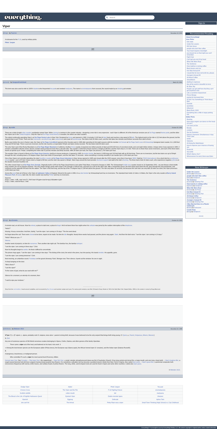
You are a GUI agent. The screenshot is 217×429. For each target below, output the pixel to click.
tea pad (53, 89)
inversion (36, 139)
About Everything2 (192, 37)
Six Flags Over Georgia (32, 165)
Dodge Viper (25, 387)
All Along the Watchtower (195, 143)
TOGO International (149, 158)
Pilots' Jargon (10, 42)
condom (189, 130)
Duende (189, 103)
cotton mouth (70, 393)
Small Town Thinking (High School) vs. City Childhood (160, 402)
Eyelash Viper (70, 396)
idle (65, 234)
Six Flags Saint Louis (136, 142)
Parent (132, 335)
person (6, 82)
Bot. (177, 360)
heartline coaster (45, 158)
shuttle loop (127, 165)
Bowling (189, 119)
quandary (190, 106)
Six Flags (152, 133)
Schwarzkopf (149, 142)
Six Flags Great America (51, 134)
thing (5, 33)
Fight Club (190, 57)
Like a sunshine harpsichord (196, 93)
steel (105, 137)
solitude (92, 225)
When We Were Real (194, 61)
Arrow (70, 137)
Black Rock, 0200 (193, 110)
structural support (102, 160)
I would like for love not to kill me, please (200, 73)
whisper (79, 243)
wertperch (196, 178)
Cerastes (24, 360)
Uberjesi (160, 396)
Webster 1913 (19, 329)
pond (14, 173)
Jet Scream (123, 142)
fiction (189, 174)
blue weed (136, 362)
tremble (101, 252)
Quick (125, 335)
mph (132, 137)
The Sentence (191, 64)
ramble (25, 249)
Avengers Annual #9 (194, 75)
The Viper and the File (70, 390)
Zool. (8, 338)
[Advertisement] (108, 6)
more (201, 216)
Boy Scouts (50, 289)
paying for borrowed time (195, 97)
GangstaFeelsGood (19, 82)
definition (7, 329)
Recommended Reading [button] (201, 34)
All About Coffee (192, 77)
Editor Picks (190, 117)
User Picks (190, 39)
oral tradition (17, 289)
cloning (55, 133)
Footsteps (32, 259)
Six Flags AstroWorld (49, 142)
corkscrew (58, 139)
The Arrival (70, 402)
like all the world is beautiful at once (199, 84)
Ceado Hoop (191, 210)
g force (174, 160)
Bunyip (189, 128)
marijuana (68, 89)
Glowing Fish (199, 182)
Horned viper (9, 360)
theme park (165, 133)
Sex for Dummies (192, 132)
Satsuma (190, 141)
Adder (70, 387)
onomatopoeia (87, 89)
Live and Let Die (192, 125)
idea (188, 178)
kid (115, 393)
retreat (33, 225)
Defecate (115, 399)
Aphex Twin (160, 399)
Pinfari (51, 175)
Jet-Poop (198, 190)
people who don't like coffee (196, 48)
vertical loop (47, 139)
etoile (13, 127)
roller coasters (27, 133)
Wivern (145, 335)
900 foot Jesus (192, 46)
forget (59, 225)
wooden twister (88, 153)
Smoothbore (191, 80)
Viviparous (138, 335)
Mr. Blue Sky (191, 86)
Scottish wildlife (25, 393)
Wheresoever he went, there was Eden (200, 156)
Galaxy (19, 175)
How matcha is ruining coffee (196, 66)
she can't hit (25, 402)
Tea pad (160, 387)
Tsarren (14, 33)
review (189, 182)
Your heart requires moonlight (197, 51)
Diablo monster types (115, 396)
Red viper (33, 360)
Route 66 (190, 149)
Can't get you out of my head (196, 59)
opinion (189, 186)
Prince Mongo (191, 95)
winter (189, 139)
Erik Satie (190, 42)
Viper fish (57, 360)
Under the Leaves (193, 44)
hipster (36, 89)
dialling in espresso (193, 82)
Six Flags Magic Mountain (47, 147)
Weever (151, 335)
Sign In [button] (201, 23)
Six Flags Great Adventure (62, 158)
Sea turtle (190, 152)
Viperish (25, 399)
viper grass (137, 364)
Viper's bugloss (170, 360)
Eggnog (70, 399)
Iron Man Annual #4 (193, 71)
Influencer (190, 108)
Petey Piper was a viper (115, 402)
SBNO (134, 158)
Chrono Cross (25, 390)
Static (116, 234)
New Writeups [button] (201, 167)
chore (32, 234)
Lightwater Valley (43, 173)
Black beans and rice (194, 68)
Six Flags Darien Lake (42, 137)
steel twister (84, 173)
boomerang (76, 139)
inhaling (120, 89)
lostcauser (197, 174)
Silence (7, 240)
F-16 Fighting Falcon (115, 390)
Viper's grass (146, 362)
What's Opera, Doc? (193, 154)
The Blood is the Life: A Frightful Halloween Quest (25, 396)
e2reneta (14, 220)
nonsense (33, 243)
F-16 (19, 39)
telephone (128, 225)
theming (125, 160)
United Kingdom (24, 134)
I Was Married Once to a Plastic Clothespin (198, 205)
